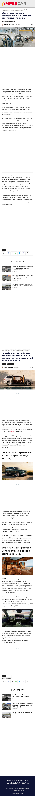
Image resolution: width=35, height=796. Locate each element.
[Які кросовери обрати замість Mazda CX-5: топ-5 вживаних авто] (6, 286)
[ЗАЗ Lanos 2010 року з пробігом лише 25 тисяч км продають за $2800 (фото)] (6, 278)
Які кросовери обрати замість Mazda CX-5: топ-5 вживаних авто (22, 284)
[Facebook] (8, 253)
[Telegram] (19, 253)
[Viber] (23, 253)
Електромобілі (13, 9)
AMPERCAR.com (5, 9)
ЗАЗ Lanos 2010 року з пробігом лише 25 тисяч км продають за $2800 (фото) (22, 277)
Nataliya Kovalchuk (9, 24)
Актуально (4, 271)
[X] (12, 253)
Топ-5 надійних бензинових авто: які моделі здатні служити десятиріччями (22, 268)
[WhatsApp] (16, 253)
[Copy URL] (27, 253)
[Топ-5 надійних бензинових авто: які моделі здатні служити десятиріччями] (6, 269)
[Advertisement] (17, 69)
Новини (12, 21)
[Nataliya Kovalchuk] (3, 25)
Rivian (8, 250)
